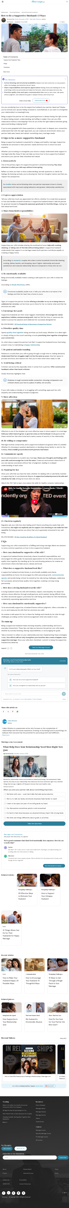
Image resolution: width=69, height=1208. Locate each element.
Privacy (5, 1173)
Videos (38, 1118)
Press (56, 1169)
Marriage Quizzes (41, 1112)
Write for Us (21, 1149)
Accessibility (23, 1180)
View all (62, 1038)
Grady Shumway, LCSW (22, 19)
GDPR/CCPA (6, 1184)
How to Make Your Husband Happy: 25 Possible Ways (11, 981)
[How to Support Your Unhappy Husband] (50, 880)
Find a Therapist (37, 699)
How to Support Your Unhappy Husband (47, 896)
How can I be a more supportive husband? (25, 679)
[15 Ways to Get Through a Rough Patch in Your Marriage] (57, 965)
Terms (64, 699)
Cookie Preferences (25, 1184)
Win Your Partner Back (33, 1015)
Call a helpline (28, 699)
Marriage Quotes (41, 1115)
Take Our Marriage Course (41, 647)
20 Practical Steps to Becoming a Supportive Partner (33, 324)
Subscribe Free (40, 100)
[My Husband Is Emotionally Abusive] (34, 1012)
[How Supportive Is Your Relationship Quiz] (11, 1012)
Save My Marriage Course (43, 1133)
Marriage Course (41, 1130)
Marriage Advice (40, 1108)
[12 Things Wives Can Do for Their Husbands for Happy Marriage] (11, 917)
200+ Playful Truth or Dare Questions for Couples (17, 1114)
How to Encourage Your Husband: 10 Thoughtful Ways (33, 981)
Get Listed (7, 1149)
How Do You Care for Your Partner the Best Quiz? (57, 1022)
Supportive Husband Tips (12, 60)
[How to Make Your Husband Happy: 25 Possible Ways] (11, 965)
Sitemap (4, 1197)
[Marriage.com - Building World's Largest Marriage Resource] (38, 3)
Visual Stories (40, 1121)
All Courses (39, 1140)
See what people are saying (53, 866)
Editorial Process (28, 1173)
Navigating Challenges (25, 890)
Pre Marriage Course (42, 1137)
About (4, 1169)
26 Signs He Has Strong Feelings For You (14, 1110)
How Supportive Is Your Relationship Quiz (10, 1022)
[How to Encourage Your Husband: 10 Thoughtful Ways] (34, 965)
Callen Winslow (36, 19)
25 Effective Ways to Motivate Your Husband (25, 896)
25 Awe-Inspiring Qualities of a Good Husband (30, 537)
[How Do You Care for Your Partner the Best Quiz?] (57, 1012)
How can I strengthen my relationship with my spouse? (29, 685)
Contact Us (6, 1180)
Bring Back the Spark (9, 1015)
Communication (31, 974)
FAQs (5, 64)
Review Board (27, 1169)
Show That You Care (55, 1015)
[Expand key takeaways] (65, 79)
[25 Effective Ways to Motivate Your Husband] (27, 880)
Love (4, 926)
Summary (7, 67)
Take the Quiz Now (34, 824)
